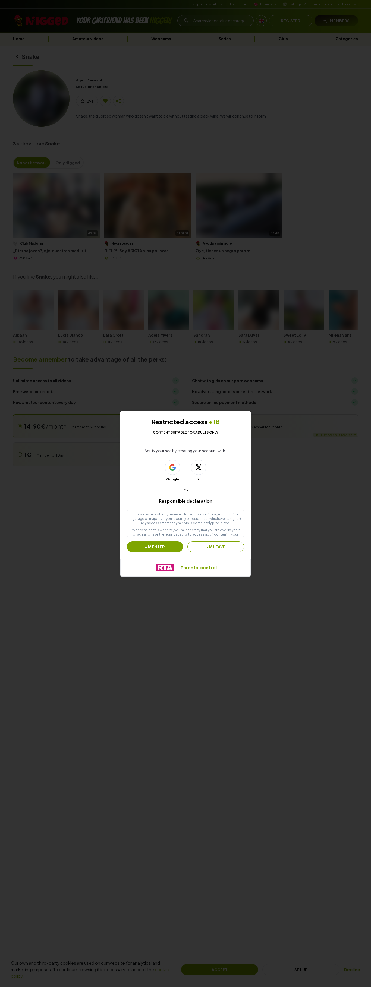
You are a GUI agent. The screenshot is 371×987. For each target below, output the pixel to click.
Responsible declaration (185, 501)
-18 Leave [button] (215, 546)
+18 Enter (155, 546)
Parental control (199, 567)
